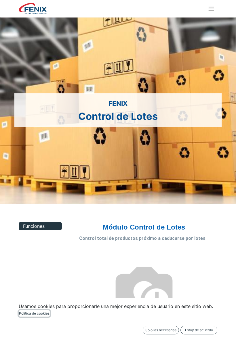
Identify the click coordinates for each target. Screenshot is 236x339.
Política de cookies (34, 313)
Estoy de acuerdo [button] (199, 330)
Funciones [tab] (34, 226)
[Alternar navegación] (211, 8)
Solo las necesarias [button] (160, 330)
